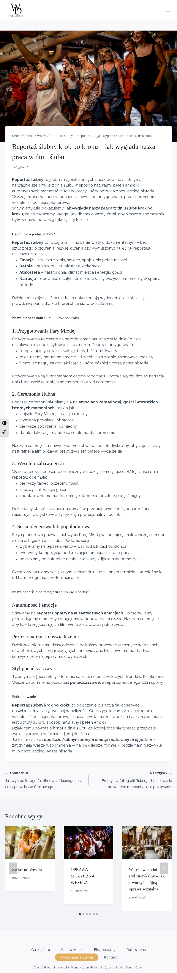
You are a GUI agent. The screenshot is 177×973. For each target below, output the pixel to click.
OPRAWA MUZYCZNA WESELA (82, 876)
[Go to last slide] (13, 868)
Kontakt (110, 957)
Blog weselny (104, 950)
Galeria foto (40, 950)
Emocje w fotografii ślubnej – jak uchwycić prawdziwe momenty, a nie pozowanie (137, 780)
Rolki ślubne (136, 950)
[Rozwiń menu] (168, 10)
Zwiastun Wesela (27, 869)
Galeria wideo (72, 950)
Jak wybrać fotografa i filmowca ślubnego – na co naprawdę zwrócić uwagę (43, 780)
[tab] (80, 914)
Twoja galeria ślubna (76, 957)
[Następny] (164, 868)
